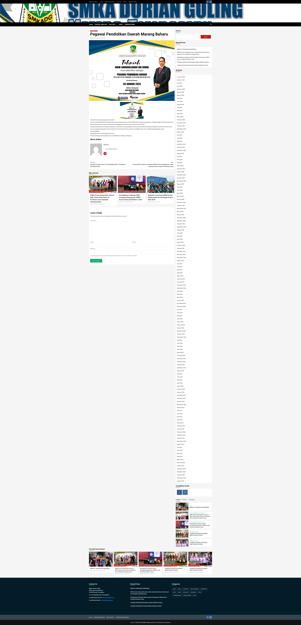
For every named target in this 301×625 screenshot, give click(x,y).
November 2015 (181, 306)
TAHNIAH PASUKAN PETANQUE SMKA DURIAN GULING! (192, 65)
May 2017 (179, 269)
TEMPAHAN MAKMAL (122, 617)
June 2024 (180, 101)
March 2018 (180, 242)
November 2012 (181, 398)
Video (191, 505)
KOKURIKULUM (97, 191)
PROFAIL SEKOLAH (110, 1)
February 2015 (181, 325)
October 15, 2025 (98, 204)
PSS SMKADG (110, 617)
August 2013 (180, 370)
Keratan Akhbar (194, 588)
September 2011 (181, 441)
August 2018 (180, 230)
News (107, 191)
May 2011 (179, 453)
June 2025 (180, 86)
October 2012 (181, 401)
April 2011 (180, 456)
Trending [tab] (191, 500)
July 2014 (179, 340)
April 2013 (180, 383)
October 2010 (181, 475)
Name (92, 242)
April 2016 (180, 297)
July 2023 (179, 107)
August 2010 (180, 481)
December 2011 (181, 432)
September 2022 (181, 129)
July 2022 (179, 135)
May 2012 (179, 416)
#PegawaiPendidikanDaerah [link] (105, 136)
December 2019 (181, 202)
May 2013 (179, 380)
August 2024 (180, 95)
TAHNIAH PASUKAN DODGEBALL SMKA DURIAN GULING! (193, 62)
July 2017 (179, 263)
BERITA (174, 588)
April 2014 (180, 349)
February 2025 (181, 89)
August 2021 (180, 153)
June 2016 (180, 291)
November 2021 (181, 144)
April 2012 (180, 419)
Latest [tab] (178, 500)
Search (178, 31)
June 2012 (180, 413)
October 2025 (181, 80)
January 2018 (180, 248)
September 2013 (181, 367)
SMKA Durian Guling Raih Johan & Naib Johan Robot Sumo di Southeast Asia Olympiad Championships (193, 53)
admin (92, 38)
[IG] (210, 1)
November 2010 (181, 471)
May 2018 (179, 236)
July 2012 (179, 410)
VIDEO (125, 1)
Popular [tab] (184, 500)
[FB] (207, 1)
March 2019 (180, 211)
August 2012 (180, 407)
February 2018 (181, 245)
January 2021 (180, 171)
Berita (92, 30)
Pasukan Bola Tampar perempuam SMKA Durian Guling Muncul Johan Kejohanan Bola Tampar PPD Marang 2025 (153, 164)
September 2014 (181, 337)
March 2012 (180, 422)
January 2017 (180, 282)
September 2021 (181, 150)
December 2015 (181, 303)
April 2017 (180, 272)
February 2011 (181, 462)
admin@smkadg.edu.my (108, 597)
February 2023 (181, 119)
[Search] (211, 24)
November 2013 (181, 361)
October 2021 (181, 147)
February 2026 (181, 77)
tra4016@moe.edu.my (107, 600)
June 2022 (180, 138)
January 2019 (180, 214)
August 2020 (180, 184)
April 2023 (180, 113)
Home (101, 1)
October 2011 (181, 438)
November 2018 (181, 220)
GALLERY (118, 1)
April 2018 (180, 239)
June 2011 (180, 450)
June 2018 (180, 233)
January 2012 (180, 429)
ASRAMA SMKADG (99, 617)
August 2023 (180, 104)
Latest (95, 30)
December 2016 (181, 285)
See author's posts (111, 149)
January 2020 (180, 199)
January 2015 (180, 328)
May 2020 (179, 193)
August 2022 (180, 132)
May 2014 (179, 346)
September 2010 (181, 478)
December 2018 (181, 217)
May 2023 (179, 110)
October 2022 (181, 126)
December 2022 (181, 122)
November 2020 (181, 175)
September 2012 (181, 404)
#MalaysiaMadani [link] (126, 136)
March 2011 (180, 459)
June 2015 (180, 312)
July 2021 (179, 156)
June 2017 (180, 266)
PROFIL (199, 592)
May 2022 (179, 141)
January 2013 (180, 392)
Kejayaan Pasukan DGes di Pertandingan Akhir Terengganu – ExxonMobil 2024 (108, 164)
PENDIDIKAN (193, 592)
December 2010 (181, 468)
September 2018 (181, 227)
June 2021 (180, 159)
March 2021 (180, 165)
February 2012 (181, 426)
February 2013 (181, 389)
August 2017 (180, 260)
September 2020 (181, 181)
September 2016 (181, 288)
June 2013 (180, 377)
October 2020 (181, 178)
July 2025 (179, 83)
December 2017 (181, 251)
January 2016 (180, 300)
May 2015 (179, 315)
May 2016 (179, 294)
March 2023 (180, 116)
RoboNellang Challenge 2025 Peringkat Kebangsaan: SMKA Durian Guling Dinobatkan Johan (130, 197)
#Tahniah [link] (93, 136)
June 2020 (180, 190)
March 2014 (180, 352)
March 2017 (180, 276)
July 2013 (179, 374)
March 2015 (180, 321)
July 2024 (179, 98)
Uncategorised (187, 595)
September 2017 (181, 257)
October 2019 (181, 205)
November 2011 (181, 435)
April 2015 (180, 318)
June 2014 (180, 343)
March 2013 (180, 386)
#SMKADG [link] (117, 136)
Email (134, 242)
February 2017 (181, 279)
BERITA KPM (185, 588)
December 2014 (181, 331)
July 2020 (179, 187)
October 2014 (181, 334)
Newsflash (185, 592)
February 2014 (181, 355)
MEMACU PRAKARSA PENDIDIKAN (186, 49)
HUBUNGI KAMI (132, 1)
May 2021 (179, 162)
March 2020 (180, 196)
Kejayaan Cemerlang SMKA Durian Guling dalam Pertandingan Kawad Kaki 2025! (160, 197)
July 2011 (179, 447)
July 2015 (179, 309)
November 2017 (181, 254)
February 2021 (181, 168)
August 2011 (180, 444)
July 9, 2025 (155, 201)
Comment (93, 220)
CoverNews (159, 622)
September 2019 (181, 208)
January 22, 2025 (99, 38)
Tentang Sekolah (177, 595)
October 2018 (181, 224)
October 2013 (181, 364)
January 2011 (180, 465)
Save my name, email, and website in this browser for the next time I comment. (114, 255)
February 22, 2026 (99, 570)
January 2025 (180, 92)
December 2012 (181, 395)
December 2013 (181, 358)
